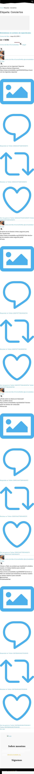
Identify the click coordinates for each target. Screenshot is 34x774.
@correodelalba (28, 59)
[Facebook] (13, 764)
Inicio (1, 8)
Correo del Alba (4, 36)
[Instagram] (16, 764)
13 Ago (2, 561)
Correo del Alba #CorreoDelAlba (14, 59)
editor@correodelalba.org (13, 754)
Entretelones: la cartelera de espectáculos (15, 33)
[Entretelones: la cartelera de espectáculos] (14, 29)
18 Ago (2, 226)
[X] (20, 764)
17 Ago (2, 394)
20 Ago (2, 61)
